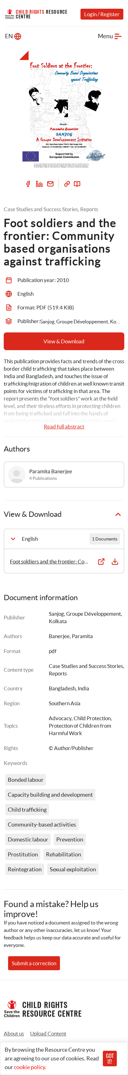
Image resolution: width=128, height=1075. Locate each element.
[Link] (67, 184)
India (83, 688)
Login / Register (102, 14)
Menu (105, 36)
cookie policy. (30, 1067)
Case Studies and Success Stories (86, 666)
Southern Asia (64, 703)
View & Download (64, 341)
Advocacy (60, 718)
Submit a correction (34, 963)
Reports (58, 673)
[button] (48, 1033)
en (9, 36)
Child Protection (92, 718)
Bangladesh (62, 688)
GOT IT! (110, 1058)
